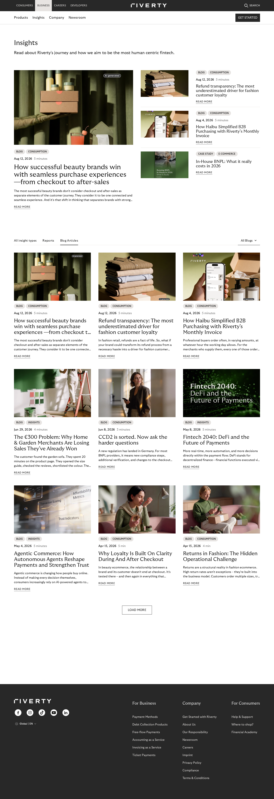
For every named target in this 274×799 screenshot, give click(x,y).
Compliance (190, 770)
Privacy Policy (191, 762)
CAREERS (60, 5)
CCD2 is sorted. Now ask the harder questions (132, 440)
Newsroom (77, 17)
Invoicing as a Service (146, 747)
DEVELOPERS (78, 5)
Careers (187, 747)
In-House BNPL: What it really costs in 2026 (224, 164)
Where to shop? (242, 724)
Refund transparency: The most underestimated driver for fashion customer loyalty (227, 90)
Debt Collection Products (150, 724)
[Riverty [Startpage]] (147, 6)
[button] (249, 240)
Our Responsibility (195, 732)
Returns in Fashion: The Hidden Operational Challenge (220, 556)
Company (56, 17)
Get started (247, 17)
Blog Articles (69, 240)
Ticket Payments (143, 755)
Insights (38, 17)
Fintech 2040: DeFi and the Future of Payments (216, 440)
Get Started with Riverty (199, 716)
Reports (48, 240)
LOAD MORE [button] (137, 610)
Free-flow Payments (146, 732)
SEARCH (254, 5)
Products (21, 17)
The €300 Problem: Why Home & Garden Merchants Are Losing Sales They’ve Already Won (51, 442)
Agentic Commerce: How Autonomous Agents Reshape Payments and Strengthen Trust (51, 559)
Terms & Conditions (195, 778)
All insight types (25, 240)
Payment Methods (145, 716)
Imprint (187, 755)
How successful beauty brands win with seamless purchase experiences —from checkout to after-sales (70, 174)
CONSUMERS (24, 5)
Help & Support (242, 716)
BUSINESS (43, 5)
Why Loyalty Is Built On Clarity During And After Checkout (135, 556)
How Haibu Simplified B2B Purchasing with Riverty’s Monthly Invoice (227, 131)
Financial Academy (244, 732)
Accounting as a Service (148, 739)
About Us (189, 724)
